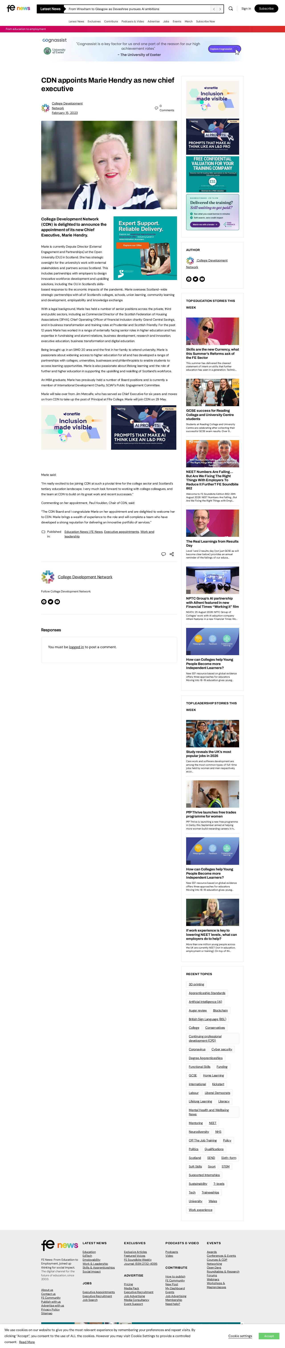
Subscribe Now (205, 21)
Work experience (200, 1210)
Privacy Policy (50, 1309)
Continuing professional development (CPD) (205, 1038)
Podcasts (171, 1252)
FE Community (51, 1298)
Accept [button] (269, 1336)
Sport (212, 1166)
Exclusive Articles (135, 1252)
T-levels (219, 1184)
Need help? (172, 1304)
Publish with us (51, 1302)
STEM (226, 1166)
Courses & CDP (217, 1260)
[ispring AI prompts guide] (143, 447)
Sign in (246, 8)
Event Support (133, 1304)
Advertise (154, 21)
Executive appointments (121, 532)
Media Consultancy (136, 1300)
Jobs (166, 21)
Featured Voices (134, 1256)
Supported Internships (204, 1175)
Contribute (111, 21)
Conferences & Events (221, 1256)
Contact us (48, 1294)
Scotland (195, 1158)
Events (177, 21)
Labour (194, 1093)
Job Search (90, 1300)
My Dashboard (175, 1288)
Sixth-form (228, 1158)
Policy (227, 1140)
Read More (27, 1342)
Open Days (214, 1267)
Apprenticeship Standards (207, 993)
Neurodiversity (199, 1132)
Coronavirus (197, 1049)
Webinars (213, 1279)
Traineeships (210, 1192)
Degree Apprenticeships (206, 1058)
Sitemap (46, 1313)
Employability (91, 1260)
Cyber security (222, 1049)
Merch (189, 21)
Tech (192, 1192)
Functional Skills (199, 1067)
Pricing (128, 1284)
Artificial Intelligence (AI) (205, 1002)
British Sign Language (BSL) (207, 1019)
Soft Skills (195, 1166)
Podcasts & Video (133, 21)
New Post (171, 1284)
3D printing (196, 984)
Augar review (198, 1010)
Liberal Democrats (217, 1093)
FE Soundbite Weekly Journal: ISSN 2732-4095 (140, 1262)
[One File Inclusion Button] (73, 447)
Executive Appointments (99, 1292)
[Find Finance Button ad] (212, 212)
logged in (76, 647)
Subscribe (266, 8)
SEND (211, 1158)
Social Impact (92, 1271)
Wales (213, 1201)
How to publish (175, 1276)
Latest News (76, 21)
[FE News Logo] (18, 8)
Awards (212, 1252)
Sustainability (198, 1184)
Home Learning (213, 1075)
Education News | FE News (84, 532)
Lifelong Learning (200, 1101)
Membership (173, 1300)
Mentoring (196, 1123)
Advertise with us (52, 1305)
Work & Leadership (95, 1264)
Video (169, 1256)
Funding (222, 1067)
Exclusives (94, 21)
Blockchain (220, 1010)
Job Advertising (134, 1296)
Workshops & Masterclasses (216, 1285)
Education (89, 1252)
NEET (212, 1123)
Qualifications (214, 1149)
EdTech (87, 1256)
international (197, 1084)
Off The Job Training (203, 1140)
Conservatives (215, 1028)
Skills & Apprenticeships (99, 1267)
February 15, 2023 (65, 113)
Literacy (224, 1101)
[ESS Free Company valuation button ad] (212, 174)
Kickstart (218, 1084)
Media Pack (131, 1288)
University (195, 1201)
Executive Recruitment (97, 1296)
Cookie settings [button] (240, 1336)
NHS (218, 1132)
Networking (214, 1264)
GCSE (193, 1075)
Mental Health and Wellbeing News (209, 1112)
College (194, 1028)
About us (47, 1290)
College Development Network (85, 577)
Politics (193, 1149)
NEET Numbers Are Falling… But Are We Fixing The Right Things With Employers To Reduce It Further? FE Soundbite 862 (139, 9)
